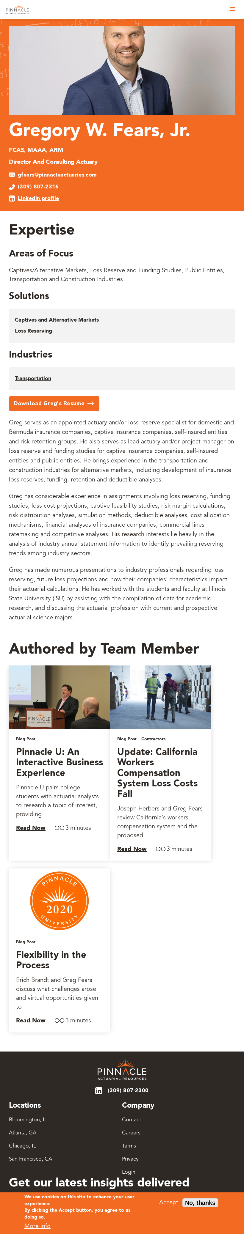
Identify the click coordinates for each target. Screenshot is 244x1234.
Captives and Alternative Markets (57, 320)
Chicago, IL (22, 1146)
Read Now (31, 828)
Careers (131, 1133)
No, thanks (200, 1203)
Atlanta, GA (22, 1133)
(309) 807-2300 (128, 1090)
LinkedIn (99, 1090)
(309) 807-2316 (38, 187)
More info (37, 1227)
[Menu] (232, 9)
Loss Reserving (33, 331)
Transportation (33, 378)
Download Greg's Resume (49, 403)
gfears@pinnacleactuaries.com (57, 175)
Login (128, 1172)
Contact (131, 1120)
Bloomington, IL (28, 1120)
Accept (168, 1203)
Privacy (130, 1159)
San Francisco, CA (30, 1159)
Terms (129, 1146)
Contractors (153, 739)
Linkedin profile (38, 198)
